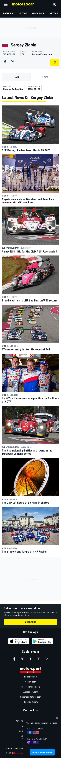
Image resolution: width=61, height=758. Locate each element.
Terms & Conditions (14, 748)
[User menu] (55, 4)
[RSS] (47, 659)
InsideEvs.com (30, 676)
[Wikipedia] (12, 61)
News (45, 77)
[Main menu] (5, 4)
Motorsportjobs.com (30, 686)
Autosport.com (30, 691)
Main (16, 77)
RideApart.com (30, 701)
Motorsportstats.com (30, 696)
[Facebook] (5, 61)
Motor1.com (30, 681)
